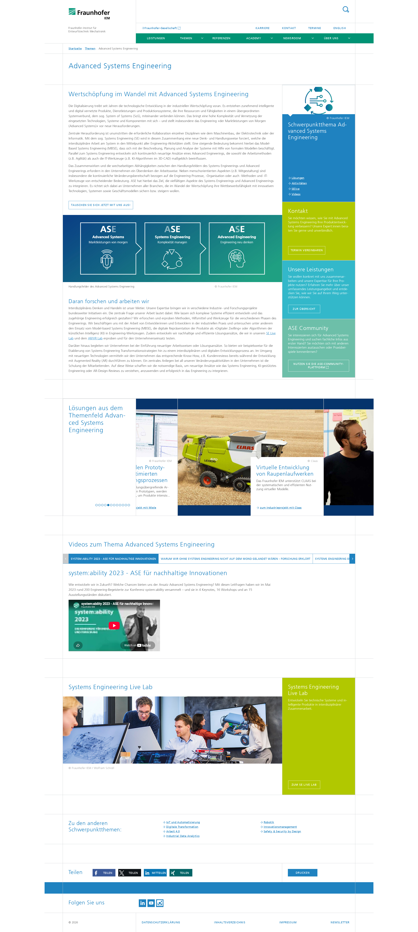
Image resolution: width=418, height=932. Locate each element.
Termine (314, 28)
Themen (186, 38)
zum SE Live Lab (304, 784)
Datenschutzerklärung (161, 922)
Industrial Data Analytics (183, 836)
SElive (296, 188)
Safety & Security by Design (282, 831)
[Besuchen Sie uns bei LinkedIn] (142, 903)
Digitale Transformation (182, 826)
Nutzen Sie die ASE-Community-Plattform (318, 365)
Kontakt (289, 28)
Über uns (331, 38)
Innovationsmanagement (280, 826)
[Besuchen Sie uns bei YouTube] (151, 903)
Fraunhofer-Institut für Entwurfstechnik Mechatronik (87, 29)
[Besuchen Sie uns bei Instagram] (159, 903)
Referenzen (221, 38)
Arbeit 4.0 (173, 831)
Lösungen (298, 178)
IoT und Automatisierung (183, 822)
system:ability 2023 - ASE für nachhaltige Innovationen (113, 558)
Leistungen (156, 38)
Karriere (263, 28)
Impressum (288, 922)
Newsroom (292, 38)
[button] (96, 505)
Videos (296, 194)
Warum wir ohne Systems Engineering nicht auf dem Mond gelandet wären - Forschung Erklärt (235, 558)
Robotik (269, 822)
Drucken (303, 872)
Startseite (75, 48)
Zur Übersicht (304, 309)
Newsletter (340, 922)
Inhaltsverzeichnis (229, 922)
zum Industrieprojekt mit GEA (296, 507)
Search (345, 9)
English (339, 28)
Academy (253, 38)
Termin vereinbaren (307, 250)
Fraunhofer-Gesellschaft (161, 27)
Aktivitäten (299, 183)
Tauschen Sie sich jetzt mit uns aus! (101, 205)
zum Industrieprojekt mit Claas (150, 507)
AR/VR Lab (95, 338)
